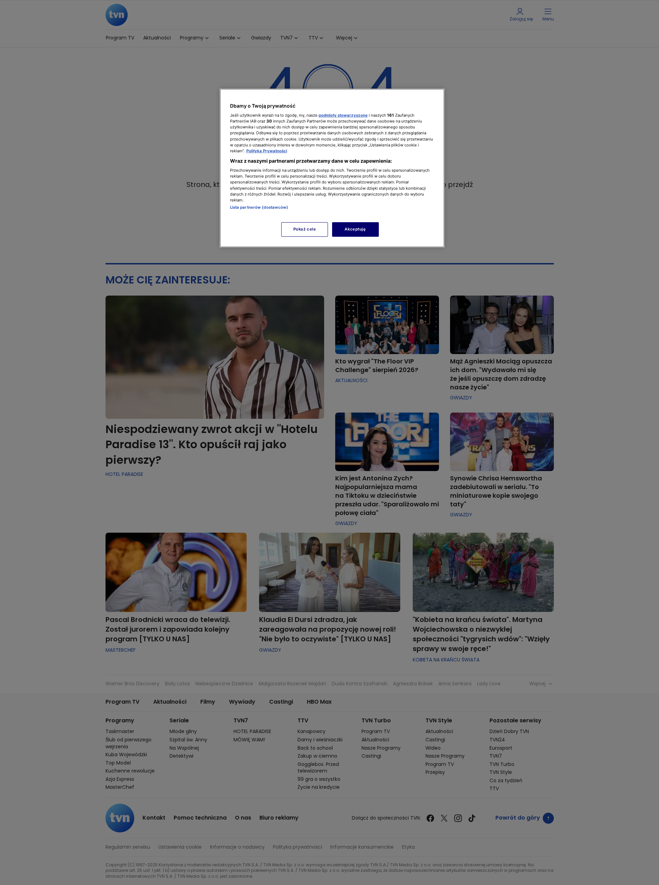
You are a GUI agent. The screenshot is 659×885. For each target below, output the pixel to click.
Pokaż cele (304, 229)
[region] (332, 168)
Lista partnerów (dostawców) (259, 207)
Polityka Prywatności (266, 150)
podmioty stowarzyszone (343, 115)
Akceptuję (355, 229)
